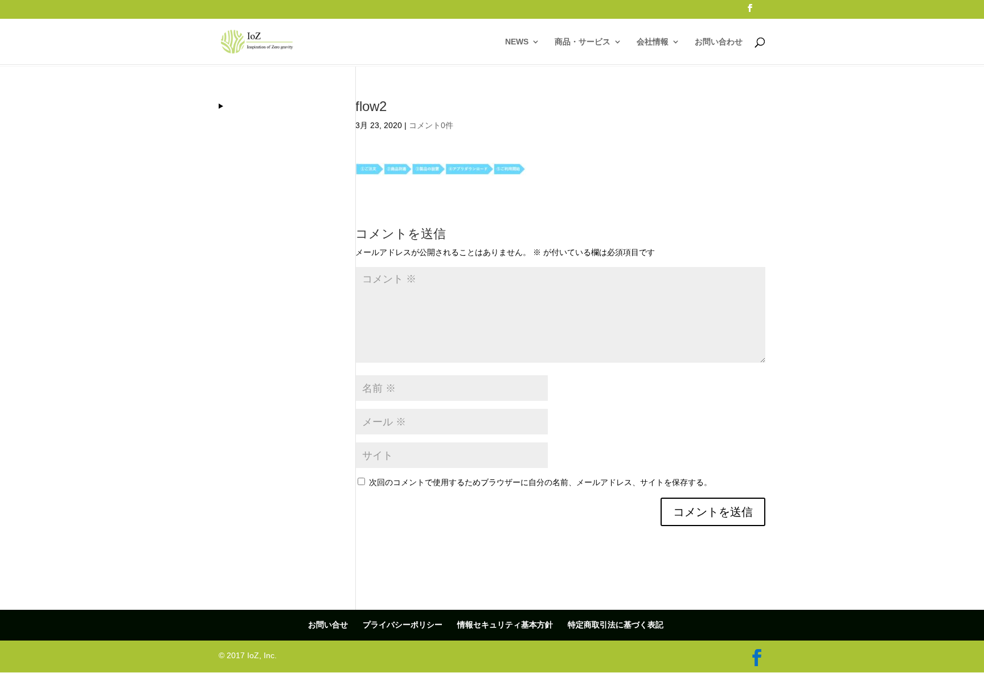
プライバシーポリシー (402, 624)
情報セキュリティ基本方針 (505, 624)
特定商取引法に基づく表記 (615, 624)
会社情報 (653, 42)
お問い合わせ (719, 42)
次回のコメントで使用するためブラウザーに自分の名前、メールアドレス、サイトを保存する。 (540, 482)
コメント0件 (431, 125)
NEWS (516, 42)
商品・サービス (582, 42)
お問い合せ (328, 624)
